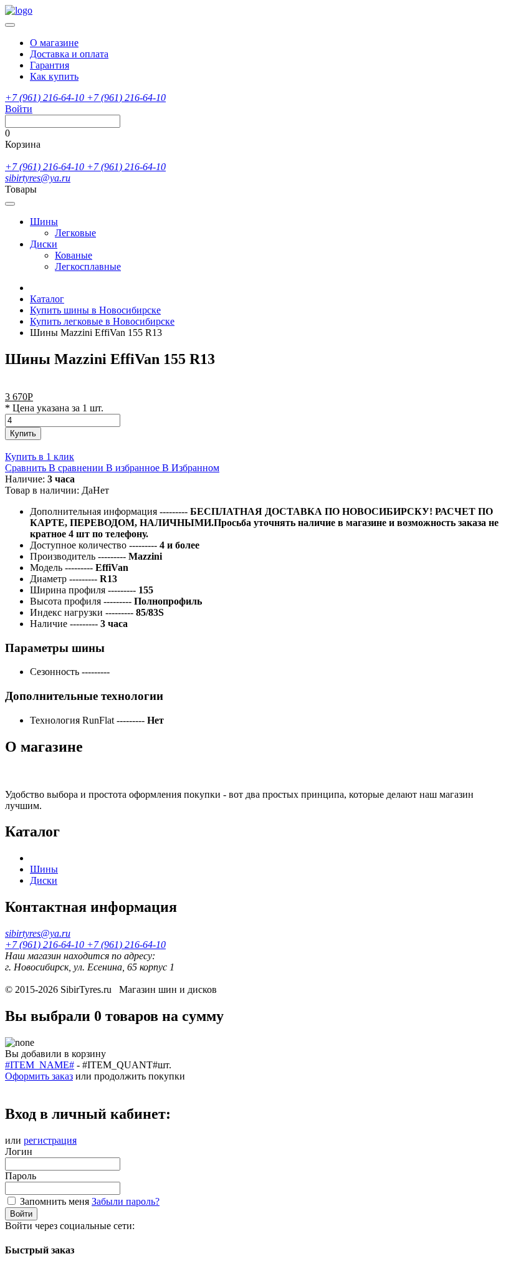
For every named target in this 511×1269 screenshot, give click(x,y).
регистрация (50, 1140)
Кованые (73, 255)
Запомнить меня (54, 1201)
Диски (43, 244)
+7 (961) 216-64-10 (46, 97)
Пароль (20, 1176)
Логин (18, 1151)
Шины (44, 221)
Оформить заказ (39, 1076)
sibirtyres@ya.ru (37, 178)
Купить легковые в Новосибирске (102, 321)
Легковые (75, 232)
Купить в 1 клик (39, 456)
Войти (21, 1214)
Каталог (47, 299)
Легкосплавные (88, 266)
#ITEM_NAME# (39, 1065)
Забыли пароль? (126, 1201)
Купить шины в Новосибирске (95, 310)
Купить (23, 433)
